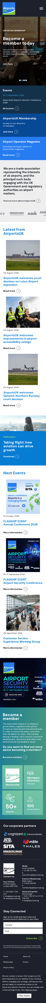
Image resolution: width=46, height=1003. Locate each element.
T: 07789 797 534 (29, 870)
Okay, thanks (24, 996)
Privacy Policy (8, 967)
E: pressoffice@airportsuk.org (32, 874)
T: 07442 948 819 (29, 883)
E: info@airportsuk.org (30, 900)
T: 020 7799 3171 (29, 896)
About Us (26, 956)
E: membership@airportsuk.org (33, 886)
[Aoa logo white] (8, 864)
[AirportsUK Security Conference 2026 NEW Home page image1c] (23, 663)
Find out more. (31, 990)
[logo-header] (9, 3)
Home (5, 956)
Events (25, 962)
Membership (8, 962)
